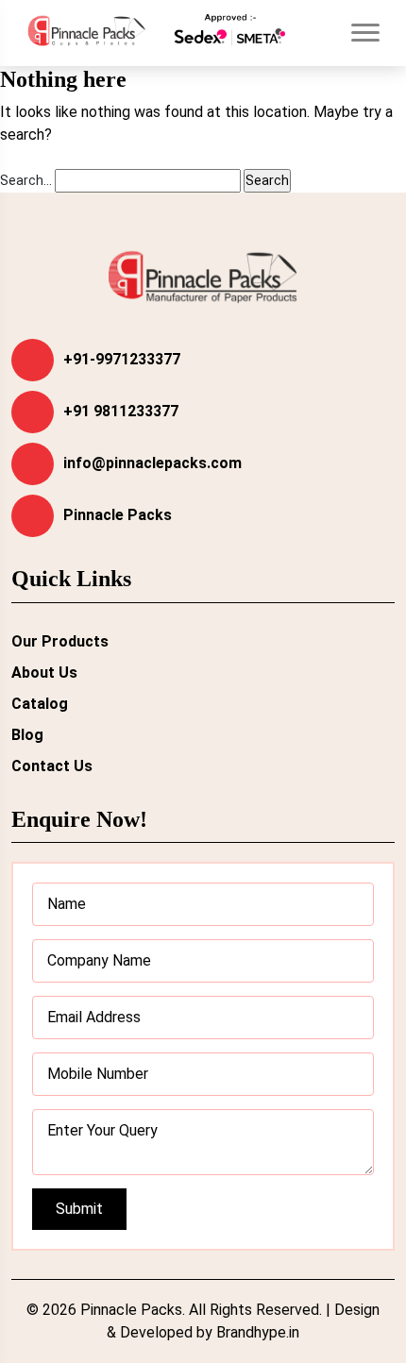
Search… (26, 180)
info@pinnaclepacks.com (152, 463)
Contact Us (52, 766)
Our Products (60, 641)
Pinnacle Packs (117, 515)
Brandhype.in (257, 1332)
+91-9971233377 (121, 359)
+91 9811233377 (120, 411)
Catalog (39, 704)
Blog (27, 735)
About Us (44, 673)
